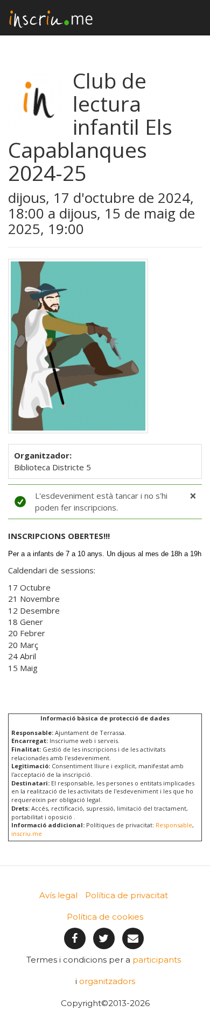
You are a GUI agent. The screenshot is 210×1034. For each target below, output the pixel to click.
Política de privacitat (126, 895)
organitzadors (107, 981)
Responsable (174, 825)
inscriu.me (26, 833)
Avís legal (58, 895)
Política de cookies (105, 917)
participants (156, 960)
